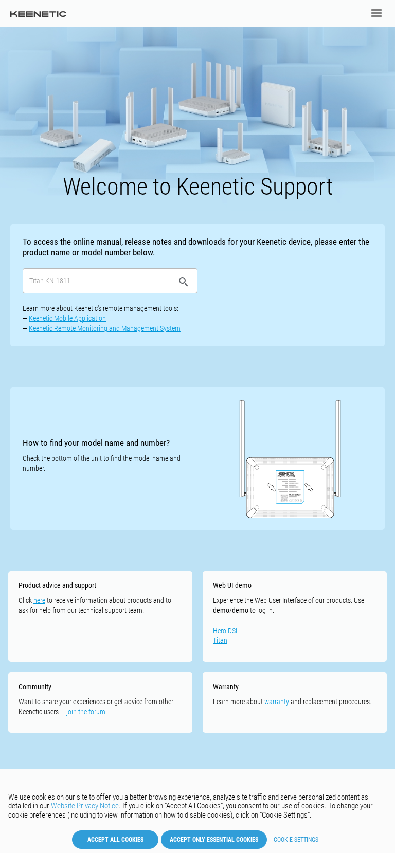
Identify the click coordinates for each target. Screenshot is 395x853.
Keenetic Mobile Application (67, 318)
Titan (220, 640)
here (39, 600)
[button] (376, 13)
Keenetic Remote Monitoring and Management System (105, 328)
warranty (276, 701)
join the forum (85, 712)
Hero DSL (226, 631)
